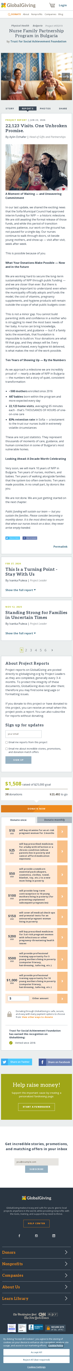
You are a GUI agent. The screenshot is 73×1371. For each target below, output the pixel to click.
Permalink (60, 546)
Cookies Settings (36, 1366)
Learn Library (15, 1299)
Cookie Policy (55, 1345)
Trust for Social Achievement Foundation (38, 41)
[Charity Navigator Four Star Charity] (12, 1328)
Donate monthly (54, 819)
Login (63, 5)
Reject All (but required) (36, 1359)
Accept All (36, 1352)
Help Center (36, 1223)
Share (63, 108)
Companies (50, 14)
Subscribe (37, 1169)
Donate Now (36, 808)
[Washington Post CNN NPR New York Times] (36, 1317)
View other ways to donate (37, 1017)
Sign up (18, 759)
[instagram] (36, 1235)
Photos (45, 108)
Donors (8, 1253)
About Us (11, 1287)
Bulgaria (37, 25)
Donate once (18, 820)
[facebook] (19, 1235)
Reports (27, 108)
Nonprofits (36, 14)
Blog (60, 14)
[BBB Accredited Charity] (37, 1328)
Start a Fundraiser (36, 1106)
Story (10, 108)
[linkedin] (53, 1235)
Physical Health (20, 25)
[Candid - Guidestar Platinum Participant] (23, 1328)
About (26, 14)
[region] (36, 1352)
